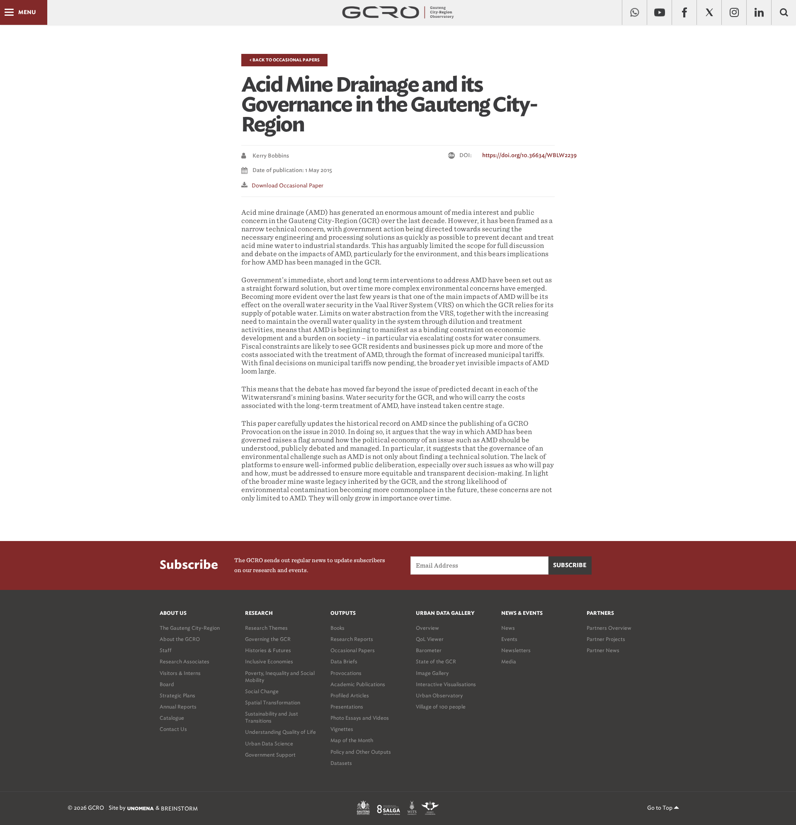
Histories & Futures (268, 650)
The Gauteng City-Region (190, 628)
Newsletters (516, 650)
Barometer (429, 650)
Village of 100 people (441, 707)
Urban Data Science (269, 743)
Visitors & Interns (180, 673)
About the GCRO (180, 639)
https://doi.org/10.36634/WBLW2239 (529, 155)
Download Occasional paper (287, 185)
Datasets (341, 763)
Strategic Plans (177, 695)
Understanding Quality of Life (280, 732)
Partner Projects (606, 639)
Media (508, 661)
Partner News (603, 650)
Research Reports (351, 639)
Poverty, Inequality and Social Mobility (280, 676)
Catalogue (172, 718)
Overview (427, 628)
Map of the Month (351, 740)
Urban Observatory (439, 695)
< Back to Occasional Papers (284, 60)
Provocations (346, 673)
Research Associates (184, 661)
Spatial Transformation (272, 702)
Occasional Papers (352, 650)
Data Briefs (343, 661)
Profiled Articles (349, 695)
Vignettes (341, 729)
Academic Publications (357, 684)
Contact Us (173, 729)
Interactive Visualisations (446, 684)
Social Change (262, 691)
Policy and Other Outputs (360, 752)
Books (337, 628)
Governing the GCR (268, 639)
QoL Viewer (430, 639)
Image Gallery (432, 673)
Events (509, 639)
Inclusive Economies (269, 661)
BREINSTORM (179, 808)
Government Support (270, 755)
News (508, 628)
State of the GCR (436, 661)
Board (167, 684)
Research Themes (266, 628)
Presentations (346, 707)
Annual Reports (178, 707)
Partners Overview (609, 628)
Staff (166, 650)
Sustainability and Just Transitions (271, 717)
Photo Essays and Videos (359, 718)
